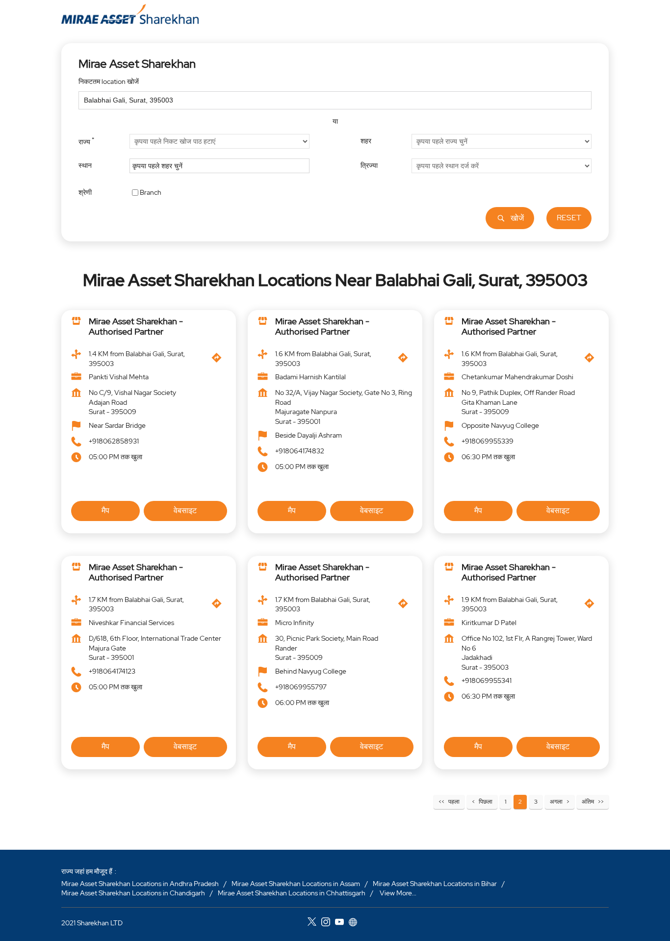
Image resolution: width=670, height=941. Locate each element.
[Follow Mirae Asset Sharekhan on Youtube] (342, 923)
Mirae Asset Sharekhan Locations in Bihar (435, 883)
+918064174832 (299, 450)
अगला (556, 802)
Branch (150, 191)
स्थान (85, 165)
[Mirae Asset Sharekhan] (130, 14)
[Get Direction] (219, 360)
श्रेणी (85, 191)
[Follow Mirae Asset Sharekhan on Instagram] (328, 923)
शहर (366, 140)
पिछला (485, 802)
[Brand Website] (355, 923)
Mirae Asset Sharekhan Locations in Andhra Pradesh (140, 883)
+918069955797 (301, 686)
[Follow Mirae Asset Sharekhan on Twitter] (314, 923)
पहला (454, 802)
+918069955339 (488, 441)
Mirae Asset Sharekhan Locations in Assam (296, 883)
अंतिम (588, 802)
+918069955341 (487, 681)
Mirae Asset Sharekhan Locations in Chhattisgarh (291, 893)
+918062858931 (114, 441)
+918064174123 (112, 671)
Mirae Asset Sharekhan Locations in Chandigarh (133, 893)
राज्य (86, 140)
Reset (569, 217)
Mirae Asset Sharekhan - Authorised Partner (136, 326)
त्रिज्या (369, 165)
